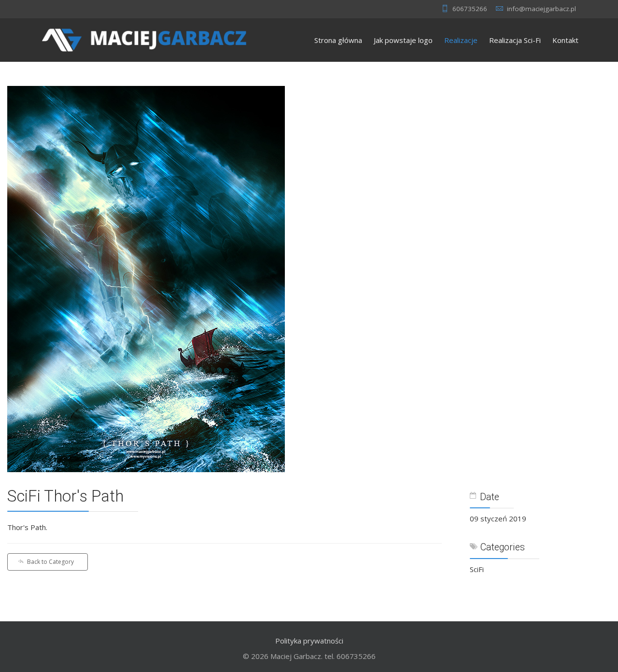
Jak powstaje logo (403, 40)
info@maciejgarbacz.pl (541, 8)
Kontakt (565, 40)
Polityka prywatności (309, 640)
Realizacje (461, 40)
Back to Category (50, 562)
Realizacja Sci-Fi (515, 40)
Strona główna (338, 40)
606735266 (469, 8)
